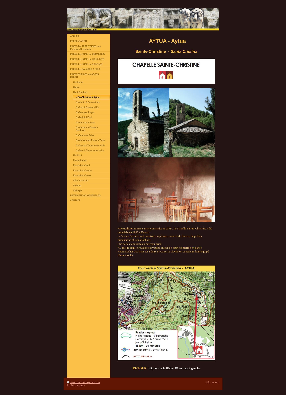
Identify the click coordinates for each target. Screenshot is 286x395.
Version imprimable (79, 382)
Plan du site (94, 382)
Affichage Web (212, 382)
